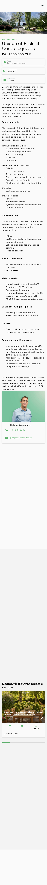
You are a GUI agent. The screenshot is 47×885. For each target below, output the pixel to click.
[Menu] (42, 4)
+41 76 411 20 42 (17, 430)
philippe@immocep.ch (21, 438)
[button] (43, 23)
